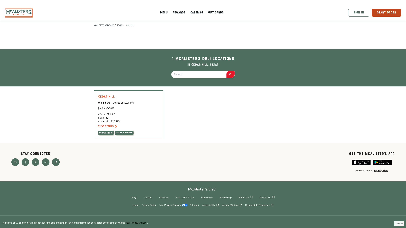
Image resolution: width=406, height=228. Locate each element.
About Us (164, 197)
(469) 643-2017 (106, 108)
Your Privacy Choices (170, 205)
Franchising (226, 197)
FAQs (134, 197)
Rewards (179, 12)
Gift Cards (215, 12)
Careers (148, 197)
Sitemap (194, 205)
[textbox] (372, 170)
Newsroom (207, 197)
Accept (399, 223)
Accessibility (208, 205)
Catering (196, 12)
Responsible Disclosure (257, 205)
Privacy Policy (149, 205)
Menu (164, 12)
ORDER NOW (106, 133)
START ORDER (386, 12)
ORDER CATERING (124, 133)
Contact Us (265, 197)
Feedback (244, 197)
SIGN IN (359, 12)
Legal (135, 205)
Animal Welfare (230, 205)
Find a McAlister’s (185, 197)
